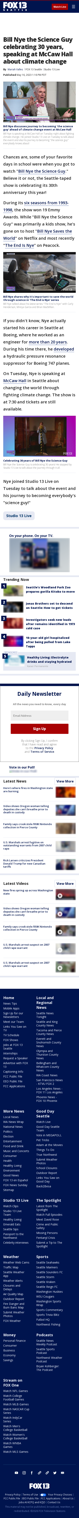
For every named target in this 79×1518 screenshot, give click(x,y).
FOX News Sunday (15, 1185)
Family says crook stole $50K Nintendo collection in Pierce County (27, 825)
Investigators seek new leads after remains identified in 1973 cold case (50, 624)
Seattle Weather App (13, 1274)
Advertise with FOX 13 (15, 1065)
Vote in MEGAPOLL (49, 1135)
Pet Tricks (42, 1140)
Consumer (10, 1156)
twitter (55, 1473)
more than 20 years (48, 342)
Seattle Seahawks (47, 1262)
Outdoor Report (46, 1173)
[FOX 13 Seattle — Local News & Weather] (15, 6)
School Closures (46, 1168)
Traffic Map (10, 1267)
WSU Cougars (45, 1296)
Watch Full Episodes (49, 1215)
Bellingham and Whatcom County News (47, 1066)
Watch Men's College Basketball (15, 1428)
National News (13, 1127)
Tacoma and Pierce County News (49, 1032)
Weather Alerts (13, 1281)
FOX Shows (10, 1040)
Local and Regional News (45, 1002)
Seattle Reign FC (47, 1287)
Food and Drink (13, 1146)
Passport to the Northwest (13, 1236)
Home (8, 997)
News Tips (10, 1003)
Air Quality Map (13, 1294)
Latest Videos (15, 883)
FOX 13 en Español (15, 1180)
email (62, 1473)
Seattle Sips (10, 1229)
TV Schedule (11, 1035)
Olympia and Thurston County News (47, 1054)
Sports (42, 1256)
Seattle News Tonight (45, 1015)
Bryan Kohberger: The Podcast (47, 1368)
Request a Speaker (15, 1058)
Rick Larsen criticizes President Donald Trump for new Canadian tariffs (24, 863)
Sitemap (8, 1190)
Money (9, 1334)
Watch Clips (10, 1206)
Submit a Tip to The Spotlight (49, 1244)
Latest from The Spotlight (47, 1208)
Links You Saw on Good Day (47, 1179)
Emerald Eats (11, 1224)
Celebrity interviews (16, 1242)
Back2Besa (43, 1186)
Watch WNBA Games (12, 1445)
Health (7, 1161)
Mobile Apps (11, 1008)
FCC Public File (12, 1076)
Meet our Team (13, 1022)
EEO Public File (12, 1081)
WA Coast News (47, 1075)
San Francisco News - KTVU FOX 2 (49, 1082)
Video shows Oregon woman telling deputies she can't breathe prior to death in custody (26, 809)
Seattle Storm (45, 1277)
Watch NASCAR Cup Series (16, 1411)
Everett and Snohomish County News (48, 1042)
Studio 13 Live (52, 69)
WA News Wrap (13, 1122)
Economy (9, 1355)
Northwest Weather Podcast (49, 1359)
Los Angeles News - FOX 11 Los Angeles (49, 1090)
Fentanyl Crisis (45, 1238)
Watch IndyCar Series (12, 1419)
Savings (8, 1360)
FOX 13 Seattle (34, 69)
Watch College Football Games (13, 1397)
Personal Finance (14, 1341)
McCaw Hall (14, 380)
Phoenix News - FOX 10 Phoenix (46, 1099)
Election (8, 1136)
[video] (66, 894)
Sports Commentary (49, 1310)
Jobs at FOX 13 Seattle (13, 1046)
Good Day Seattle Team (48, 1128)
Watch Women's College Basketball (15, 1436)
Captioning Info (13, 1071)
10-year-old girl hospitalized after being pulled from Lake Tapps (48, 642)
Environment (11, 1170)
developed (64, 349)
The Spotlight (48, 1200)
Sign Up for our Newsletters (13, 1015)
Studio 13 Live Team (12, 1213)
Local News (11, 1117)
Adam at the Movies (49, 1145)
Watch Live (59, 6)
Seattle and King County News (47, 1023)
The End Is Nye (19, 245)
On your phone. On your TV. (31, 535)
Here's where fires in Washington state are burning (28, 789)
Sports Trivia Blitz (47, 1315)
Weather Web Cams (16, 1262)
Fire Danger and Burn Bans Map (13, 1305)
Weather (11, 1256)
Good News (11, 1175)
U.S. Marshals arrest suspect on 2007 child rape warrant (26, 946)
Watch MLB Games (16, 1404)
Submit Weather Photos (46, 1161)
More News (13, 1111)
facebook (32, 1473)
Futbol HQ (43, 1319)
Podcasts (44, 1334)
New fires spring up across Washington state (28, 891)
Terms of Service (42, 752)
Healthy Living (12, 1165)
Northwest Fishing (48, 1324)
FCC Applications (14, 1086)
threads (47, 1473)
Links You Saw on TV (14, 1028)
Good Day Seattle (45, 1113)
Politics (8, 1131)
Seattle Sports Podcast (45, 1351)
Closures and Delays (11, 1287)
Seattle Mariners (47, 1267)
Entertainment (12, 1141)
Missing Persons (47, 1233)
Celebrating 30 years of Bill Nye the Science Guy (35, 460)
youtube (16, 1473)
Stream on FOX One (12, 1383)
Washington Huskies (49, 1292)
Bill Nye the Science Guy (41, 171)
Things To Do (45, 1150)
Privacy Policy (43, 748)
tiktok (39, 1473)
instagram (24, 1473)
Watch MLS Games (15, 1452)
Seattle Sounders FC (49, 1272)
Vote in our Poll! (22, 767)
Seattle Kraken (45, 1282)
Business (9, 1350)
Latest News (14, 781)
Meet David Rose (47, 1219)
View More (65, 781)
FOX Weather (12, 1321)
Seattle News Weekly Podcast (46, 1342)
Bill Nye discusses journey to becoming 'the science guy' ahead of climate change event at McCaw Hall (38, 127)
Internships (10, 1053)
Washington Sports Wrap (48, 1303)
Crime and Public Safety (47, 1226)
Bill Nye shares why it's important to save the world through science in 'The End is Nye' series (38, 298)
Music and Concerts (16, 1151)
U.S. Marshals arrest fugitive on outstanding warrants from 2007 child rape (27, 845)
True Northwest (46, 1155)
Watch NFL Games (15, 1391)
